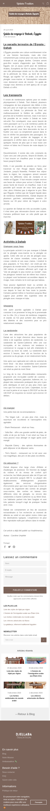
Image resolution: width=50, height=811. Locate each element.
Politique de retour (9, 791)
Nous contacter (8, 772)
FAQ (4, 776)
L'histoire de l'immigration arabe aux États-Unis (21, 613)
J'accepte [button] (38, 802)
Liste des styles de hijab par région (17, 609)
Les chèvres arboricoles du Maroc (17, 621)
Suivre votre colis (9, 780)
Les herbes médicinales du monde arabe (19, 617)
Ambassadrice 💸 (9, 761)
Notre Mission (8, 758)
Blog (4, 754)
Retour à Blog (26, 714)
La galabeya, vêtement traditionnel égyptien (20, 624)
